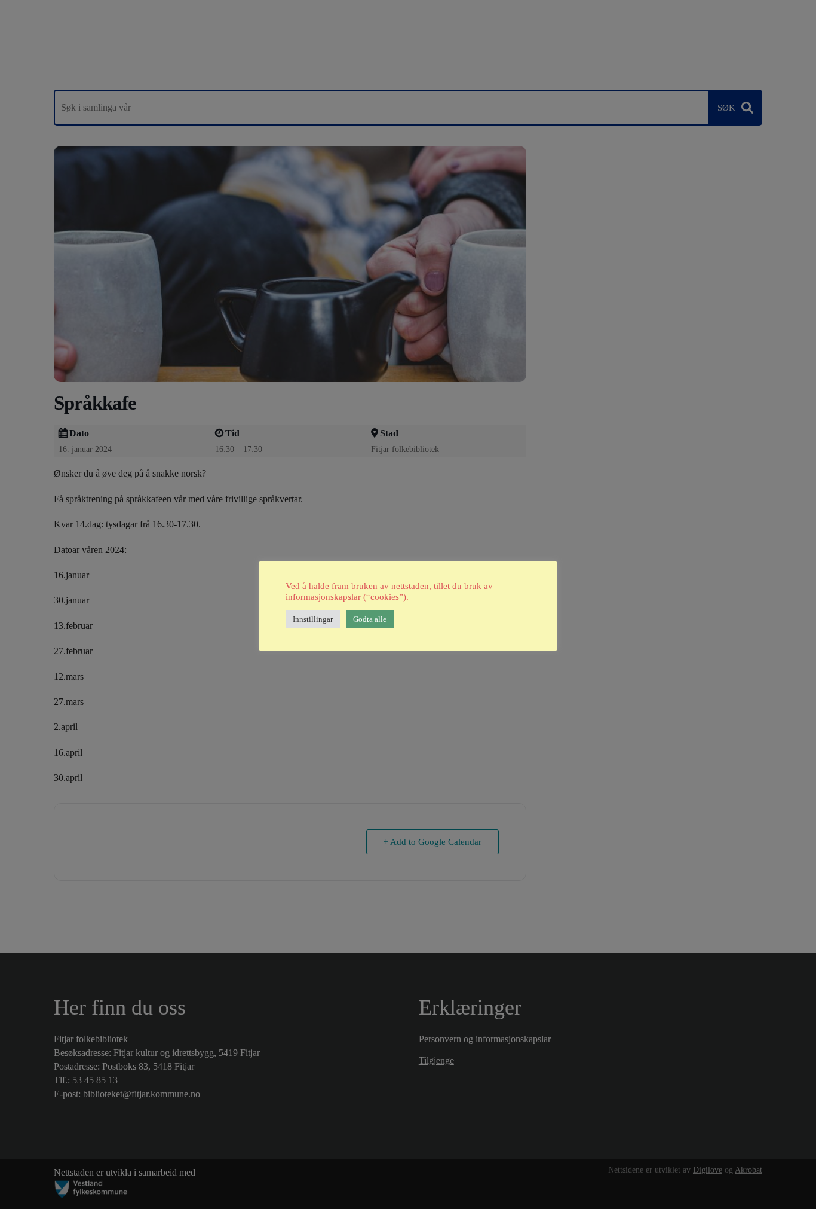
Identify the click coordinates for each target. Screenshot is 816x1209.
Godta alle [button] (369, 619)
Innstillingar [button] (313, 619)
